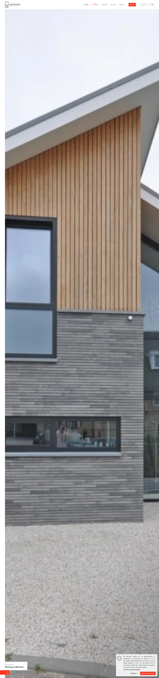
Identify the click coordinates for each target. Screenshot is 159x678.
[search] (152, 4)
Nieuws (121, 4)
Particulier (95, 4)
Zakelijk (86, 4)
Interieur (104, 4)
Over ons (113, 4)
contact (132, 4)
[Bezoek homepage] (12, 5)
